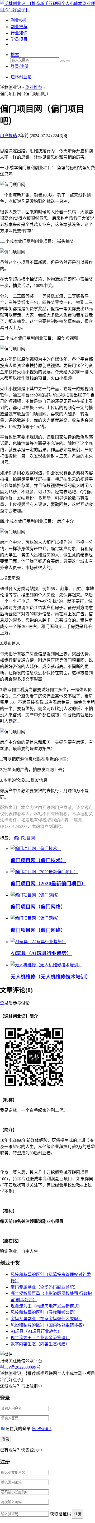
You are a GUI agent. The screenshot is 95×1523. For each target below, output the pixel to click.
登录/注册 (19, 66)
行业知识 (19, 33)
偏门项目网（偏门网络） (38, 906)
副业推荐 (19, 26)
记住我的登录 (18, 1428)
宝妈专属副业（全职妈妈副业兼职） (44, 1287)
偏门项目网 (24, 838)
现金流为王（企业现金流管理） (40, 1337)
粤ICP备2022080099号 (20, 1367)
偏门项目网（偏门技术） (38, 860)
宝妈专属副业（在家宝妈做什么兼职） (46, 1318)
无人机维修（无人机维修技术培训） (51, 976)
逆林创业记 (21, 77)
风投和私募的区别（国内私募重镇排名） (49, 1325)
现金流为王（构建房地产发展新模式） (46, 1306)
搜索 (15, 54)
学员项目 (19, 39)
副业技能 (19, 20)
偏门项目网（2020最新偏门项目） (48, 883)
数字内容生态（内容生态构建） (40, 1344)
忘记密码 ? (41, 1428)
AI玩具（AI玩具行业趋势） (41, 953)
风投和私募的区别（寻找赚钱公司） (44, 1312)
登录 (4, 1003)
